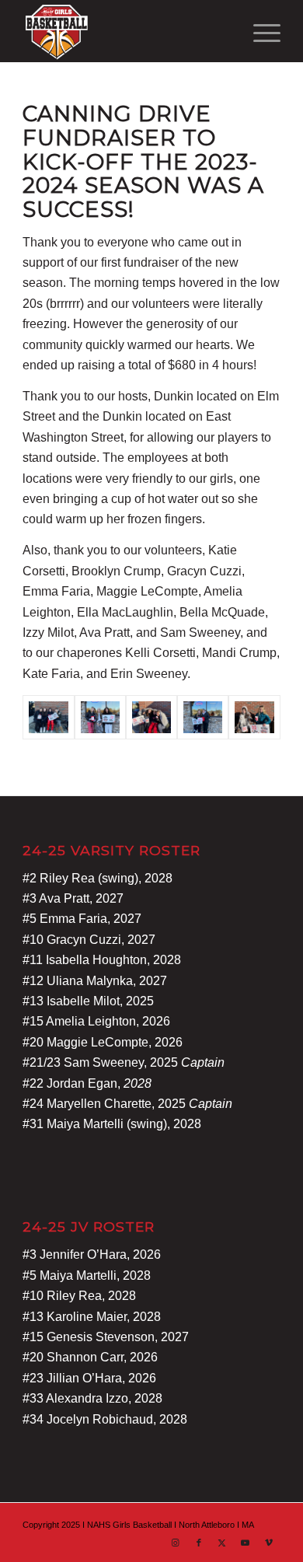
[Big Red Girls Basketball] (125, 31)
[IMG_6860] (48, 717)
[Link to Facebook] (199, 1542)
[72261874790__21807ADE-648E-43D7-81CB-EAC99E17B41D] (254, 717)
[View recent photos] (100, 717)
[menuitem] (259, 31)
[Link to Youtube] (245, 1542)
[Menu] (259, 31)
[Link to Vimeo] (268, 1542)
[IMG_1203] (202, 717)
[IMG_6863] (151, 717)
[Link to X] (222, 1542)
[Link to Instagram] (175, 1542)
